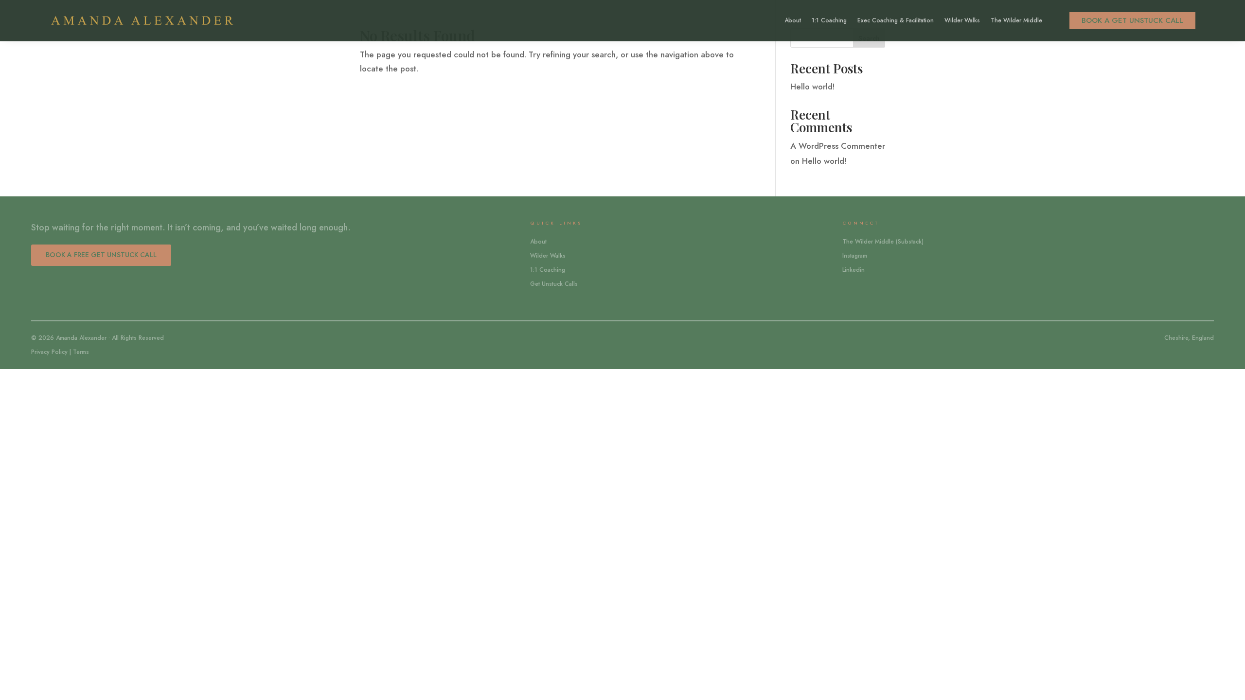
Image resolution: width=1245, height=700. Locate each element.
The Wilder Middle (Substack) (883, 241)
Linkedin (853, 269)
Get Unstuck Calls (554, 284)
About (792, 21)
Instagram (854, 255)
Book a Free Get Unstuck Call (101, 255)
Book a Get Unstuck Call (1132, 20)
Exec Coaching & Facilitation (895, 21)
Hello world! (812, 86)
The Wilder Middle (1016, 21)
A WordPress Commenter (837, 146)
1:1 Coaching (829, 21)
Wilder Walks (962, 21)
